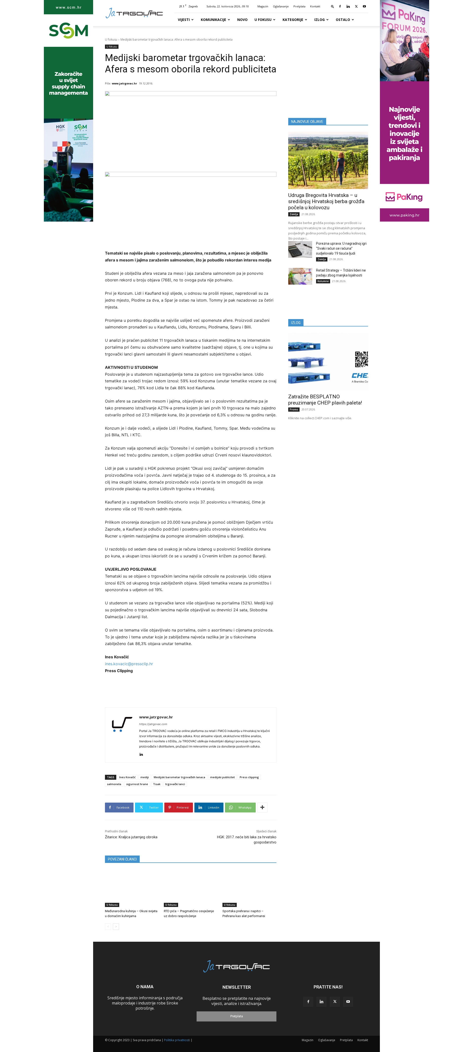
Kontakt (315, 6)
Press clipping (249, 777)
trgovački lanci (175, 784)
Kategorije (293, 19)
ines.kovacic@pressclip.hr (129, 663)
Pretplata (299, 6)
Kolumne (323, 281)
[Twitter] (356, 6)
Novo (242, 19)
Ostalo (343, 19)
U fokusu (262, 19)
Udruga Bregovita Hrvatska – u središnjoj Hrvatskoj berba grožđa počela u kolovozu (326, 201)
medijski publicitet (222, 777)
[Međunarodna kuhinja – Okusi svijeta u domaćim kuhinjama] (132, 888)
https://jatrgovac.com (153, 724)
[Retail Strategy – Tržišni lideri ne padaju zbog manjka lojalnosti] (300, 276)
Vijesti (184, 19)
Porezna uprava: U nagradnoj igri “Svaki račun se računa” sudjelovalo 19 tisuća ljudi (341, 248)
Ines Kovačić (127, 777)
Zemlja (294, 214)
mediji (144, 777)
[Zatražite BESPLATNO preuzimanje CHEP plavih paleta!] (328, 361)
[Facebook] (340, 6)
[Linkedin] (348, 6)
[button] (332, 6)
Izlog (319, 19)
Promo (294, 409)
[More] (262, 807)
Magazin (262, 6)
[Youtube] (364, 6)
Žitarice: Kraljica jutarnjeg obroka (131, 837)
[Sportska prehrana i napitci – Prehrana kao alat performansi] (249, 888)
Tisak (156, 784)
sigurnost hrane (137, 784)
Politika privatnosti (177, 1040)
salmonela (114, 784)
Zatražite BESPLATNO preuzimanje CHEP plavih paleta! (325, 400)
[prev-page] (108, 926)
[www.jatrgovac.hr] (122, 735)
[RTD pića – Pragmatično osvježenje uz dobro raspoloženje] (191, 888)
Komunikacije (213, 19)
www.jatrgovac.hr (124, 83)
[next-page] (116, 926)
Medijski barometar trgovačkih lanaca (179, 777)
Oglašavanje (281, 6)
